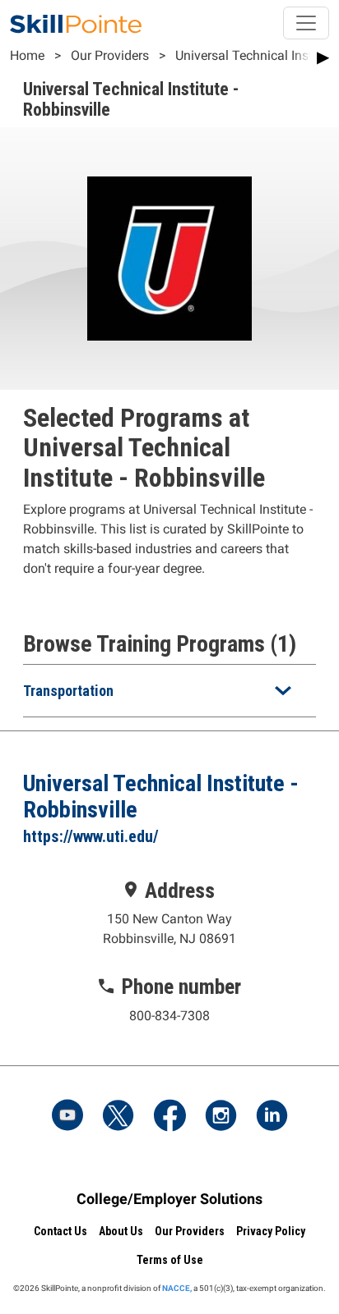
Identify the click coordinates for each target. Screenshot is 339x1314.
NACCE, (177, 1288)
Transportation (68, 690)
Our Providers (110, 55)
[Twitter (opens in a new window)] (118, 1117)
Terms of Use (170, 1259)
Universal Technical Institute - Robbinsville (161, 796)
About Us (121, 1231)
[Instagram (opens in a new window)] (220, 1117)
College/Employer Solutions (169, 1198)
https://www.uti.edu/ (91, 836)
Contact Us (60, 1231)
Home (27, 55)
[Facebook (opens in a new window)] (169, 1117)
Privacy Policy (270, 1231)
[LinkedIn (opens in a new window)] (271, 1117)
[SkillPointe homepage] (76, 23)
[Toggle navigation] (306, 23)
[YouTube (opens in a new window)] (67, 1117)
